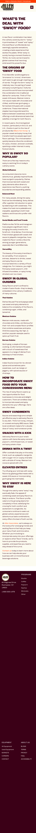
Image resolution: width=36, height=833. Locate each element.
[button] (31, 7)
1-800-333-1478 (8, 592)
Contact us (6, 551)
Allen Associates (11, 523)
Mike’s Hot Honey (21, 131)
